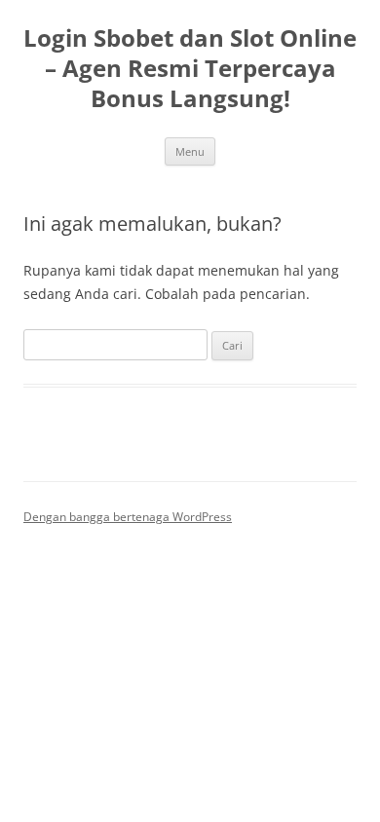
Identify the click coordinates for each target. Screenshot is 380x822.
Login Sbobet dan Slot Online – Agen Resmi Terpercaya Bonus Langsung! (190, 68)
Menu (190, 151)
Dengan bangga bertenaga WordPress (127, 516)
